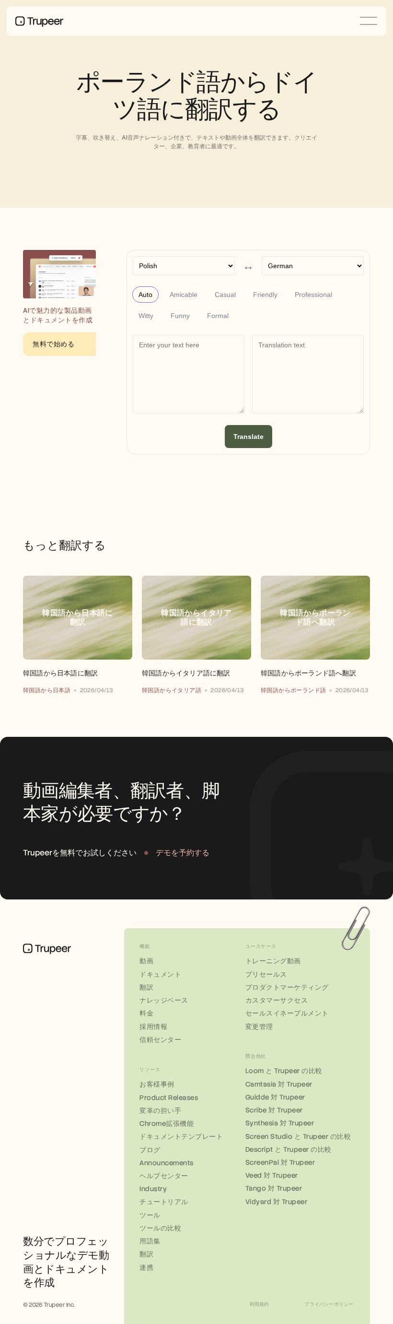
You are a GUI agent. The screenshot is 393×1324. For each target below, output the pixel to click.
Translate (248, 436)
